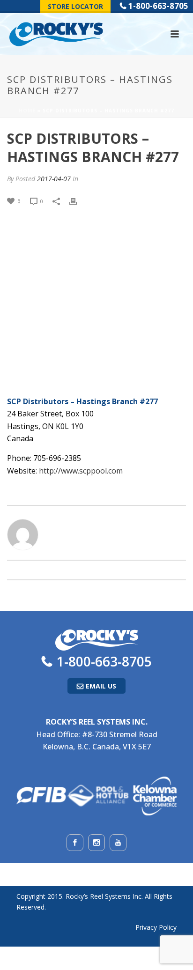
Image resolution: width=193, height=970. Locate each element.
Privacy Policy (156, 927)
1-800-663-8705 (158, 5)
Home (27, 110)
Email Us (101, 685)
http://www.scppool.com (81, 471)
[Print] (77, 200)
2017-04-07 (54, 178)
